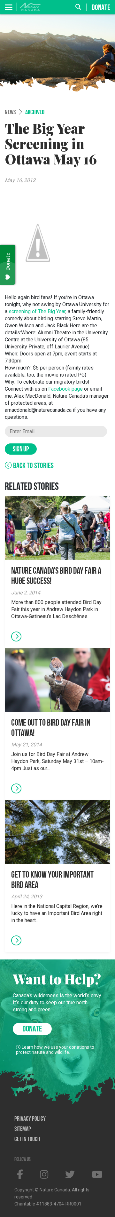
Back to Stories (33, 466)
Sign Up (21, 449)
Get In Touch (27, 1139)
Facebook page (65, 389)
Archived (34, 112)
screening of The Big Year (37, 311)
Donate (101, 7)
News (10, 112)
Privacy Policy (30, 1119)
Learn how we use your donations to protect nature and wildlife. (55, 1050)
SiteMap (22, 1129)
